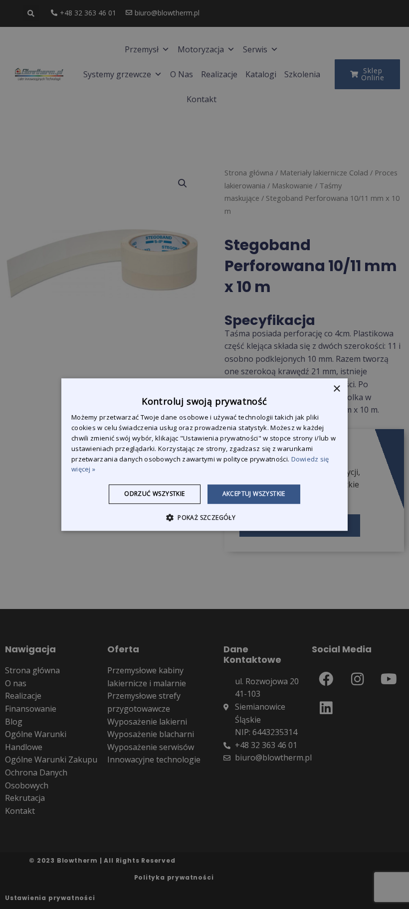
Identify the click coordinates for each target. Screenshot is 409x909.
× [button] (336, 389)
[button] (204, 517)
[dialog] (204, 454)
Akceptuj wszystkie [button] (253, 493)
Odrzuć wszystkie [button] (154, 493)
